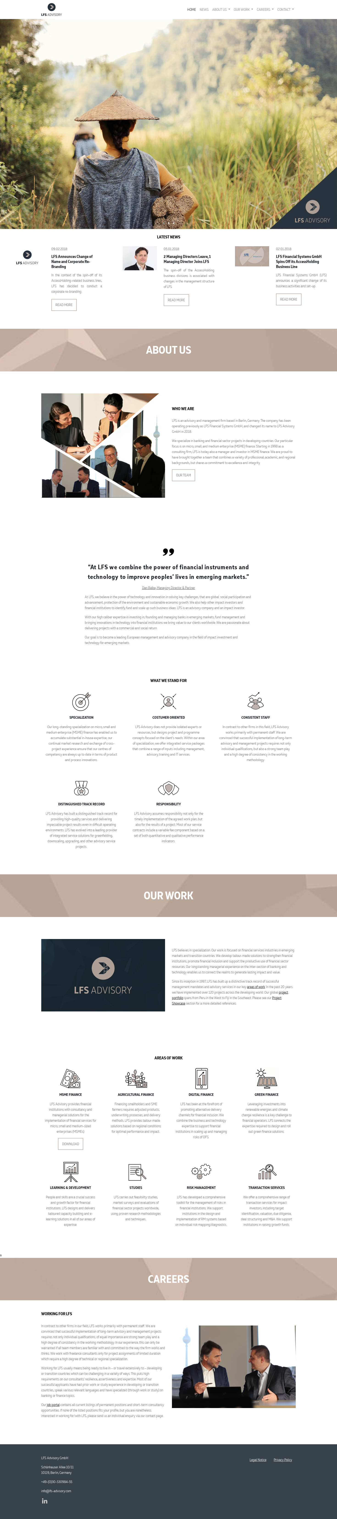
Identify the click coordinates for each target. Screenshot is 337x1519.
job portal (53, 1405)
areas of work (256, 987)
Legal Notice (258, 1460)
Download (70, 1144)
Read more (64, 305)
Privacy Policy (283, 1460)
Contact (284, 9)
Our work (242, 9)
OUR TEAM (183, 475)
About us (219, 9)
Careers (264, 9)
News (204, 9)
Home (191, 9)
